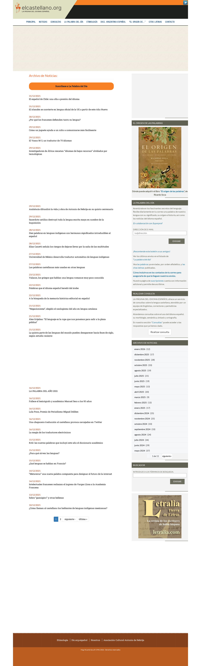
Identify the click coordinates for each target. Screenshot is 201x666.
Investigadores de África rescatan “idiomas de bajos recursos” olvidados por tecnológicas (68, 152)
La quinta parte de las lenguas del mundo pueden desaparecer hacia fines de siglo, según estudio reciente (71, 334)
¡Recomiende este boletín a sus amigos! (151, 251)
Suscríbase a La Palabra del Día (71, 86)
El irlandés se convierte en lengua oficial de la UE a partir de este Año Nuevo (68, 109)
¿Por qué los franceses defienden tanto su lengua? (55, 119)
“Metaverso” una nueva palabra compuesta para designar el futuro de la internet (70, 473)
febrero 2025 (140, 402)
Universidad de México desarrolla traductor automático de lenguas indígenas (69, 256)
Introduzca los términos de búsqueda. (153, 472)
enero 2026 (139, 349)
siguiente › (70, 519)
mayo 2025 (139, 386)
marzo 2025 (140, 397)
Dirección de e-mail (143, 229)
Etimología (92, 22)
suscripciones (157, 280)
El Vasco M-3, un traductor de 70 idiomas (50, 140)
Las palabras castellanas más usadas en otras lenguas (57, 267)
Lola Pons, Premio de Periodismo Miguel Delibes (53, 411)
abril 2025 (139, 391)
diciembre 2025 (141, 354)
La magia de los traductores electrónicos (50, 432)
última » (83, 519)
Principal (31, 22)
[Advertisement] (100, 48)
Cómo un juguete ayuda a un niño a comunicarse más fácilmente (62, 130)
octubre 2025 (140, 365)
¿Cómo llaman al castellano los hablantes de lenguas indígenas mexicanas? (68, 508)
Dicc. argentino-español (113, 22)
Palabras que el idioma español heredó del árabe (54, 288)
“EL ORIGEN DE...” (137, 22)
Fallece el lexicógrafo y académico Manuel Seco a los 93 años (60, 401)
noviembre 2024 (142, 418)
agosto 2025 (140, 370)
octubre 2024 (140, 424)
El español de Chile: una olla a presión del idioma (54, 99)
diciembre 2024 (141, 413)
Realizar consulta (160, 331)
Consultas (56, 22)
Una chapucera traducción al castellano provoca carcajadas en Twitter (65, 422)
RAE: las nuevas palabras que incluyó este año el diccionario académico (66, 442)
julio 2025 (139, 375)
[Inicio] (45, 9)
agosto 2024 (140, 434)
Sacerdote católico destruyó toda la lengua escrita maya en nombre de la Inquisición (66, 221)
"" (142, 259)
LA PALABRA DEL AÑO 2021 (43, 391)
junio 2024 (139, 445)
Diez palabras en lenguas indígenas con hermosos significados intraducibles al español (70, 235)
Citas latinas (155, 22)
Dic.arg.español (79, 640)
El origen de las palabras (172, 191)
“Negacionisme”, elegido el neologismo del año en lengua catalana (63, 308)
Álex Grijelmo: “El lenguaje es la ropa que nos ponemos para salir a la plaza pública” (67, 321)
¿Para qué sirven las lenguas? (44, 453)
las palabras (142, 264)
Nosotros (95, 640)
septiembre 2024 (142, 429)
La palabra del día (73, 22)
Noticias (43, 22)
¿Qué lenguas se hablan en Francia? (47, 463)
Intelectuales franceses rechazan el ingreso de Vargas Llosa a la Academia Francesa (67, 486)
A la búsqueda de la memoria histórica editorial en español (59, 298)
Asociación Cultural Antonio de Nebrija (124, 640)
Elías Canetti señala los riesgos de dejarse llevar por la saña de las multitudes (69, 246)
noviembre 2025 (142, 359)
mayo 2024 (139, 450)
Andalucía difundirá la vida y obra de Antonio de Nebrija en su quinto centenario (71, 209)
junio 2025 (139, 381)
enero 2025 (139, 408)
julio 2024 (139, 440)
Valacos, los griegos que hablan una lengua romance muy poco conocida (66, 277)
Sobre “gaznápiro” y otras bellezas (46, 497)
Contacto (170, 22)
